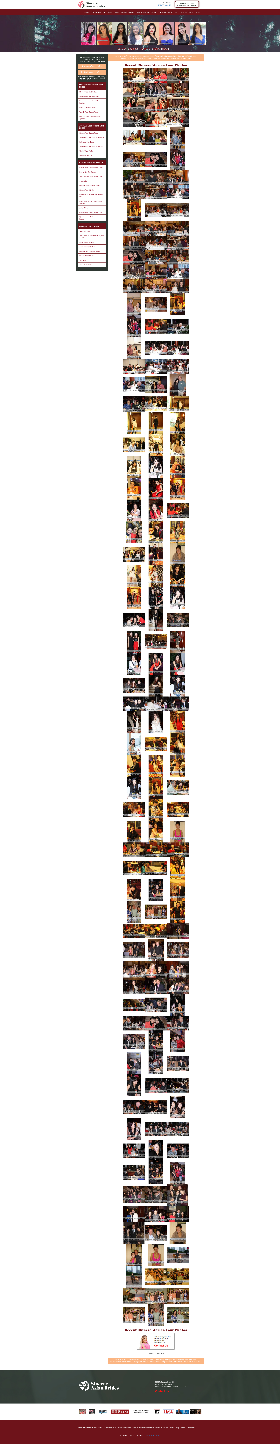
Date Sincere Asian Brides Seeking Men (91, 195)
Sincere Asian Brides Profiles (102, 12)
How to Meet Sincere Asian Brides (91, 167)
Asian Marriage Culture (87, 247)
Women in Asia (84, 231)
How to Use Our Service (87, 172)
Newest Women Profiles (93, 66)
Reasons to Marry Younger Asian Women (90, 202)
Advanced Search (187, 12)
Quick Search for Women (93, 72)
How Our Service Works (87, 107)
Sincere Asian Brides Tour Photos (91, 146)
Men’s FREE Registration (88, 92)
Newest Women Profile (145, 1427)
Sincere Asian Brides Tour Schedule (91, 137)
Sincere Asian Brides (153, 1435)
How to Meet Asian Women (146, 12)
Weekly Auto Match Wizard (88, 112)
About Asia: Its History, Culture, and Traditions (91, 237)
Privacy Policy (174, 1427)
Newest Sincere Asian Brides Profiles (89, 102)
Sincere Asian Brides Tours (124, 12)
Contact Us (83, 181)
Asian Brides (83, 208)
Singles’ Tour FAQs (86, 151)
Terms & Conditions (187, 1427)
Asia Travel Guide (85, 265)
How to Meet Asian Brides (126, 1427)
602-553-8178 (164, 5)
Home (86, 12)
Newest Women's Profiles (168, 12)
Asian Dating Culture (86, 242)
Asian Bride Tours (110, 1427)
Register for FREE (187, 4)
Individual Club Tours (86, 142)
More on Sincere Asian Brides (89, 185)
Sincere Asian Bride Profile (92, 1427)
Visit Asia (82, 260)
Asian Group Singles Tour (95, 57)
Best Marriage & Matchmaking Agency (89, 117)
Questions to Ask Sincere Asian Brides (90, 218)
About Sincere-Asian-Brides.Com (90, 176)
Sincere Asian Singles (86, 190)
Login (198, 12)
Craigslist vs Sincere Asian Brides (90, 212)
